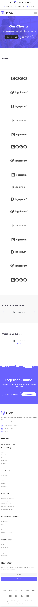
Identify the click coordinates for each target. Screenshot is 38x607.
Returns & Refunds (7, 532)
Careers (3, 478)
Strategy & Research (7, 498)
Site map (4, 475)
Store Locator (5, 527)
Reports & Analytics (7, 506)
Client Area (4, 547)
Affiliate (3, 481)
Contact (3, 463)
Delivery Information (7, 530)
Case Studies (5, 455)
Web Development (7, 509)
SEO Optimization (6, 504)
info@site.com (21, 6)
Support (31, 6)
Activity (16, 604)
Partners (4, 486)
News (3, 483)
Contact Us (4, 521)
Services (4, 460)
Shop (28, 604)
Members (22, 604)
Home (10, 604)
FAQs (2, 524)
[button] (14, 2)
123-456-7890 (9, 6)
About (3, 452)
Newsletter (4, 555)
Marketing (4, 501)
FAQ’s (3, 553)
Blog (2, 544)
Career (3, 458)
